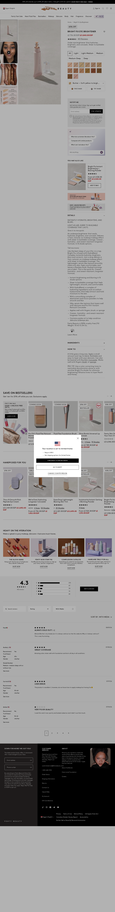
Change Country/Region (57, 473)
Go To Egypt (57, 467)
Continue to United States (58, 460)
